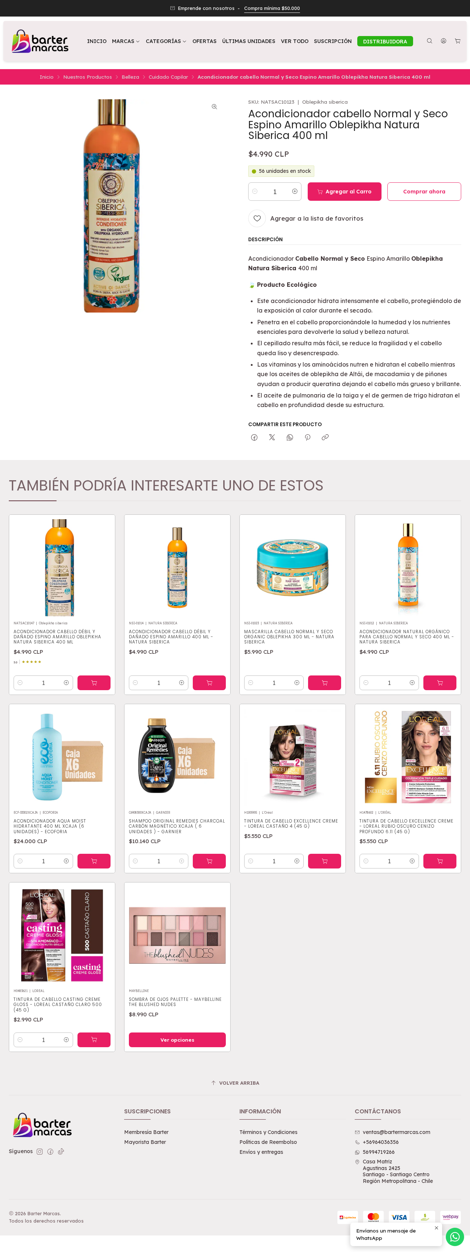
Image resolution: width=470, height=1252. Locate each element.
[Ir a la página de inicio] (39, 41)
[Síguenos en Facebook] (50, 1151)
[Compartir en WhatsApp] (290, 437)
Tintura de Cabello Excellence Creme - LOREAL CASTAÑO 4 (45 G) (291, 823)
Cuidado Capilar (168, 76)
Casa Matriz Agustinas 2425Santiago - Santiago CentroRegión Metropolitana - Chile (398, 1171)
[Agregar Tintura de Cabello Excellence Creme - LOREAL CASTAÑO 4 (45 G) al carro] (324, 861)
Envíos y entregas (261, 1152)
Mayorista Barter (145, 1142)
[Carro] (457, 41)
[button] (166, 41)
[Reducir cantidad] (255, 191)
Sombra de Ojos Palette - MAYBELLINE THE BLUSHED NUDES (175, 1001)
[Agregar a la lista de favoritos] (101, 565)
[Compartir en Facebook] (254, 437)
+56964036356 (381, 1142)
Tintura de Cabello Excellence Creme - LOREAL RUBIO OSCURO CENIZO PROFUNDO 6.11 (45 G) (406, 826)
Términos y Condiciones (268, 1132)
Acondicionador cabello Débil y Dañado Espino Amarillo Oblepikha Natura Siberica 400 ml (57, 637)
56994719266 (379, 1152)
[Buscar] (429, 41)
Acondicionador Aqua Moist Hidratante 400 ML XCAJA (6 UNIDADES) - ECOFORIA (50, 826)
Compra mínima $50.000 (272, 8)
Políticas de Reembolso (268, 1142)
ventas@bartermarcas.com (396, 1132)
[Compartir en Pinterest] (307, 437)
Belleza (130, 76)
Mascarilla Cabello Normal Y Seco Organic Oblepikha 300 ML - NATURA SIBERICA (289, 637)
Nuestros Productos (87, 76)
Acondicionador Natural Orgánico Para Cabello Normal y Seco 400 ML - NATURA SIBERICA (406, 637)
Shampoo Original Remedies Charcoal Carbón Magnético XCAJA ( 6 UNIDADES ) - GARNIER (177, 826)
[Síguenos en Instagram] (39, 1151)
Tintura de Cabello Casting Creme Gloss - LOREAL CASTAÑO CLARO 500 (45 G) (58, 1004)
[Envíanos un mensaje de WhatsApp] (455, 1237)
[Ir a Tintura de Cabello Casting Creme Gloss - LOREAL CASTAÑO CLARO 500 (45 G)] (62, 935)
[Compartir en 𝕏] (272, 437)
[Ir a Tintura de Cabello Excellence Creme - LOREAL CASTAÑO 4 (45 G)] (292, 757)
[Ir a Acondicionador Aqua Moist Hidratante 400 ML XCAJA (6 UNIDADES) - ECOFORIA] (62, 757)
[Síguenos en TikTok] (61, 1151)
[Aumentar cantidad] (295, 191)
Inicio (47, 76)
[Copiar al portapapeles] (325, 437)
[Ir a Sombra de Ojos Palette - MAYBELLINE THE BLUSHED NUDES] (177, 935)
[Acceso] (443, 41)
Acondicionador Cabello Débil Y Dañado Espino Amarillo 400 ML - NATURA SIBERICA (171, 637)
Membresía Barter (146, 1132)
